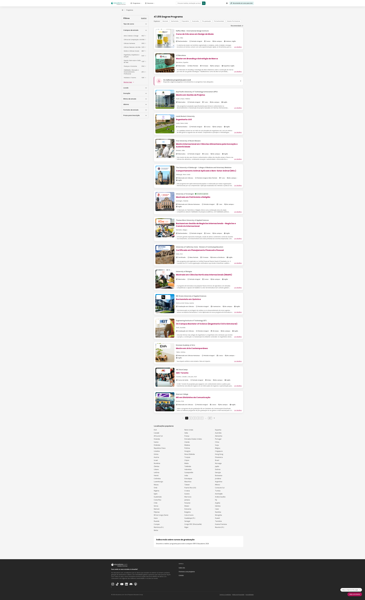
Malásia (187, 445)
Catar (217, 509)
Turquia (187, 457)
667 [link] (210, 418)
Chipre (186, 460)
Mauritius (187, 482)
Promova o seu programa (187, 571)
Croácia (187, 491)
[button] (135, 35)
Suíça (217, 445)
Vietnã (156, 475)
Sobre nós (182, 568)
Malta (186, 463)
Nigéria (156, 491)
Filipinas (157, 512)
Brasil (217, 460)
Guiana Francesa (221, 524)
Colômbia (157, 478)
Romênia (157, 463)
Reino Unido (188, 430)
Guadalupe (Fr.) (189, 518)
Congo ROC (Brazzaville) (193, 524)
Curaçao (157, 524)
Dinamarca (219, 457)
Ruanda (156, 521)
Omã (155, 488)
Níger (186, 527)
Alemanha (218, 436)
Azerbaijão (219, 494)
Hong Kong (219, 454)
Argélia (217, 503)
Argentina (218, 482)
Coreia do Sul (219, 488)
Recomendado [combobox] (236, 26)
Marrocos (187, 497)
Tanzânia (218, 521)
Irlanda (186, 442)
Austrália (218, 433)
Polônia (187, 448)
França (186, 436)
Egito (156, 494)
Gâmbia (217, 506)
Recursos (150, 3)
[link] (129, 10)
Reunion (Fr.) (219, 527)
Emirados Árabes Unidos (193, 439)
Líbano (156, 469)
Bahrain (156, 509)
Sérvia (156, 506)
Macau (156, 485)
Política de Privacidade (238, 594)
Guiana (186, 494)
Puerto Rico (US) (190, 488)
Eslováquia (188, 478)
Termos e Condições (225, 594)
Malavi (186, 506)
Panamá (187, 503)
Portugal (218, 439)
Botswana (218, 475)
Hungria (187, 451)
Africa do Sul (158, 436)
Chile (155, 503)
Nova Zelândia (189, 454)
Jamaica (187, 500)
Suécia (156, 442)
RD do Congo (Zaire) (161, 515)
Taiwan (187, 485)
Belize (156, 530)
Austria (156, 457)
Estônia (217, 469)
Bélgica (217, 448)
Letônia (156, 472)
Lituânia (157, 451)
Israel (156, 460)
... (205, 418)
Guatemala (157, 497)
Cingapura (219, 451)
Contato (181, 575)
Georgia (218, 472)
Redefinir (144, 18)
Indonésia (187, 469)
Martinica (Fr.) (159, 527)
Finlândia (157, 445)
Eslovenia (187, 509)
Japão (217, 466)
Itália (186, 433)
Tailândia (187, 466)
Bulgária (187, 512)
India (186, 475)
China (217, 442)
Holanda (157, 439)
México (217, 485)
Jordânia (218, 478)
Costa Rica (157, 500)
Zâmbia (156, 466)
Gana (156, 518)
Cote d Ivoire (188, 515)
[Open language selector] (227, 3)
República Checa (159, 448)
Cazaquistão (188, 472)
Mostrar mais (128, 82)
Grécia (156, 454)
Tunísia (217, 491)
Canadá (156, 433)
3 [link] (194, 418)
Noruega (218, 463)
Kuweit (217, 518)
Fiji (216, 500)
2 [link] (190, 418)
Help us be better (354, 594)
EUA (155, 430)
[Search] (204, 3)
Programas (136, 3)
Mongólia (218, 515)
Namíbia (218, 512)
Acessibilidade (250, 594)
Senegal (187, 521)
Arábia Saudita (220, 497)
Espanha (218, 430)
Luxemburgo (158, 482)
